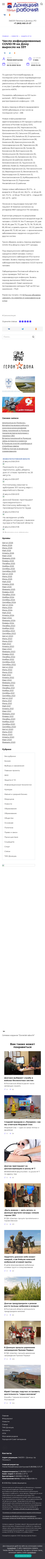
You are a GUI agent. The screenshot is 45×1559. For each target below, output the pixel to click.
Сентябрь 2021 (8, 696)
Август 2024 (7, 605)
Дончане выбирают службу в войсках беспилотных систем (18, 1079)
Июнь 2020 (7, 735)
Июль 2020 (7, 732)
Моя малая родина (10, 1436)
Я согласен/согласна (23, 1556)
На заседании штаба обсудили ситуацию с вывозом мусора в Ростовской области (18, 520)
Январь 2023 (8, 654)
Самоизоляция (9, 315)
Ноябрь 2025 (8, 566)
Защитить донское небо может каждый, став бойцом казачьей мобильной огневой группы (19, 1259)
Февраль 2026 (8, 558)
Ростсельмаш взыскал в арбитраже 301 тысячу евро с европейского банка (18, 487)
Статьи (7, 851)
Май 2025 (6, 582)
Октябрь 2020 (8, 724)
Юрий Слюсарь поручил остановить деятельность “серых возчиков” (22, 1393)
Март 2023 (7, 649)
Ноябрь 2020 (8, 722)
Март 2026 (7, 556)
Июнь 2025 (7, 579)
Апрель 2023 (8, 646)
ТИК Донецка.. (10, 856)
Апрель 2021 (8, 709)
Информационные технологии (18, 785)
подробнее (12, 1548)
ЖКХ (6, 775)
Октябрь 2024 (8, 600)
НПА (4, 1433)
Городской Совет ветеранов (14, 1439)
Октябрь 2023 (8, 631)
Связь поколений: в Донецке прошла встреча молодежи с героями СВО (15, 433)
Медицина (9, 799)
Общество (9, 818)
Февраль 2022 (8, 683)
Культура (8, 789)
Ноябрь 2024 (8, 597)
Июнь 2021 (7, 703)
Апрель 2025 (8, 584)
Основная (8, 823)
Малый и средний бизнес (15, 794)
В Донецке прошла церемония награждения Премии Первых (19, 1348)
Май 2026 (6, 551)
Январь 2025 (8, 592)
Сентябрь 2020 (9, 727)
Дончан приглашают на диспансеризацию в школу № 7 (19, 1167)
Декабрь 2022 (8, 657)
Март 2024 (7, 618)
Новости (8, 804)
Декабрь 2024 (8, 595)
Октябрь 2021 (8, 693)
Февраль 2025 (8, 589)
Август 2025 (7, 574)
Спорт (7, 847)
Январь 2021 (8, 716)
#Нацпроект (7, 1419)
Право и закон (10, 832)
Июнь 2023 (7, 641)
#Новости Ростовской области (16, 459)
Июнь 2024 (7, 610)
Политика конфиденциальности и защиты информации (22, 1512)
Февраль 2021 (8, 714)
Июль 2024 (7, 608)
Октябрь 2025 (8, 569)
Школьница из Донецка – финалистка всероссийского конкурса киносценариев (15, 425)
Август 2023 (7, 636)
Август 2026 (7, 543)
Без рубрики (10, 756)
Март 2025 (7, 587)
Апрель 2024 (8, 615)
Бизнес (7, 761)
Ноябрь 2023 (8, 628)
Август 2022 (7, 667)
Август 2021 (7, 698)
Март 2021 (6, 711)
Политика (8, 828)
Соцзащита (9, 842)
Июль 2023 (7, 639)
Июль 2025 (7, 576)
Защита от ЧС (10, 780)
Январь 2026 (8, 561)
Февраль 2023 (8, 652)
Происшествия (11, 837)
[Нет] (42, 1551)
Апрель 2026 (8, 553)
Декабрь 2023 (8, 626)
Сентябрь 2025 (9, 571)
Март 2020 (7, 740)
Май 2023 (6, 644)
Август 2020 (7, 729)
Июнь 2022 (7, 672)
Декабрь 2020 (8, 719)
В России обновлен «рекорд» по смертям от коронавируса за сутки (21, 298)
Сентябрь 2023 (9, 633)
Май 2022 (6, 675)
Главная (5, 1416)
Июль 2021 (7, 701)
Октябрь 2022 (8, 662)
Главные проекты (12, 770)
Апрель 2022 (8, 677)
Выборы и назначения (14, 766)
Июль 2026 (7, 545)
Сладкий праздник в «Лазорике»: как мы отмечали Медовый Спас (22, 1123)
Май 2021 (6, 706)
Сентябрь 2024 (9, 602)
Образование (10, 809)
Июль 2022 (7, 670)
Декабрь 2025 (8, 563)
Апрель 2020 (8, 737)
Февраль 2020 (8, 742)
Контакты (6, 1430)
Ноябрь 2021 (8, 690)
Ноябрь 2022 (8, 659)
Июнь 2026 (7, 548)
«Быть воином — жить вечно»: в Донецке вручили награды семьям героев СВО (21, 1212)
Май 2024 (6, 613)
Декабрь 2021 (8, 688)
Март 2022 (7, 680)
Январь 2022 (8, 685)
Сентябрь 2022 (9, 665)
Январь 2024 (8, 623)
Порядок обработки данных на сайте (26, 1509)
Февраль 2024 (8, 620)
